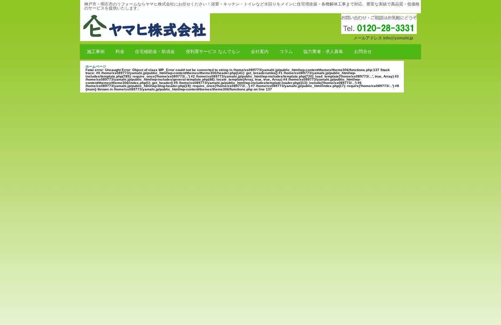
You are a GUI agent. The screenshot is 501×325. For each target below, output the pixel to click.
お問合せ (363, 51)
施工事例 (96, 51)
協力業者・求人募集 (323, 51)
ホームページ (96, 66)
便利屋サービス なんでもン (213, 51)
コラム (286, 51)
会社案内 (260, 51)
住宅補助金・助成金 (155, 51)
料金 (120, 51)
